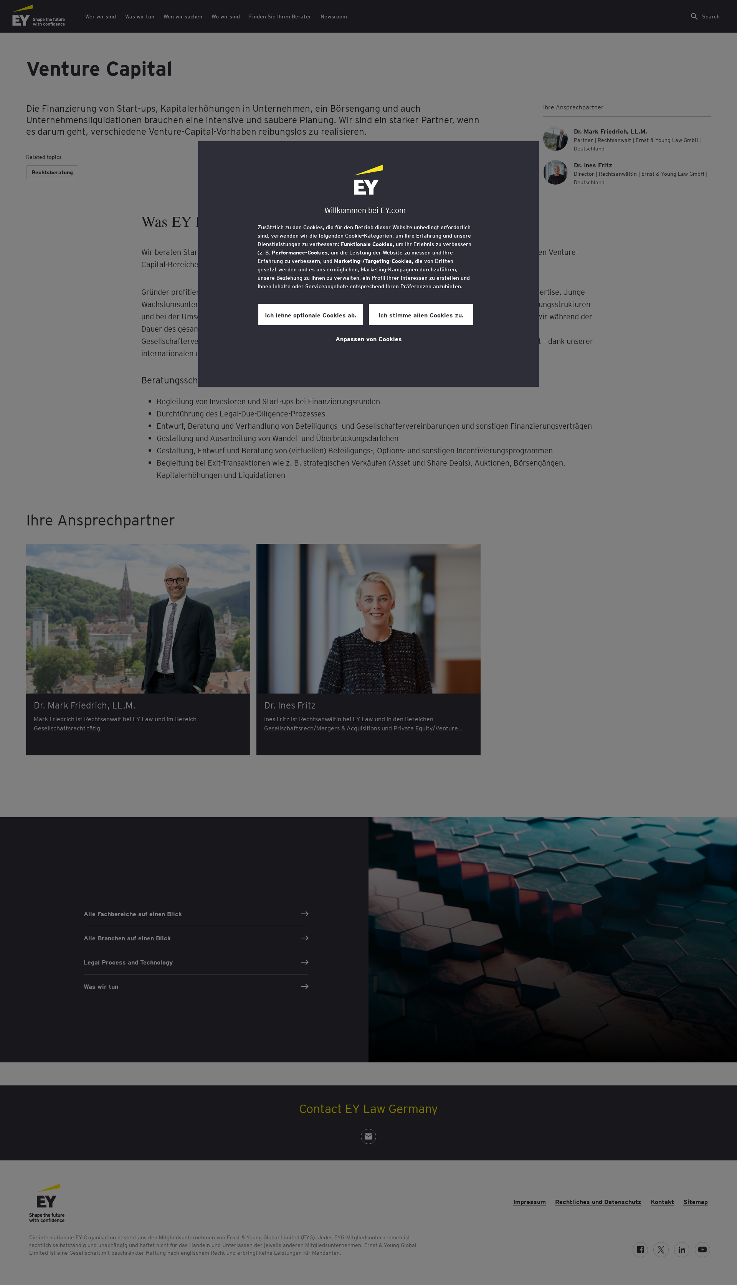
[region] (368, 264)
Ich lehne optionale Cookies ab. (311, 315)
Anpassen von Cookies (368, 338)
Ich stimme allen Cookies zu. (421, 315)
